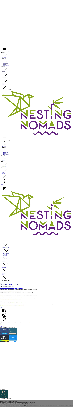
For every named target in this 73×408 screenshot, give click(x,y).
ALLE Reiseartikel (4, 57)
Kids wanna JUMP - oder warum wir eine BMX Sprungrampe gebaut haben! (11, 288)
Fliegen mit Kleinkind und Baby (6, 253)
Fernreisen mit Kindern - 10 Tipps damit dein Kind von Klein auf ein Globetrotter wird (13, 302)
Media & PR (3, 173)
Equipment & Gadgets (4, 166)
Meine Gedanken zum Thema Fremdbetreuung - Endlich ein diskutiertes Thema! (12, 305)
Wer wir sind (3, 83)
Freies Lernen (3, 261)
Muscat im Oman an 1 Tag (5, 255)
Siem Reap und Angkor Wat (5, 65)
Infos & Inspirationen (4, 267)
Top (0, 407)
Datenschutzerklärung (2, 326)
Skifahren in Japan (5, 254)
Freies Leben (3, 71)
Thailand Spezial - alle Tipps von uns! (5, 247)
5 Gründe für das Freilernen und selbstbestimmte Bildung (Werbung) (10, 284)
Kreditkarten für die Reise (5, 63)
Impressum (1, 325)
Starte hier (3, 172)
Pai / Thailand (4, 64)
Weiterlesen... (1, 298)
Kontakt (3, 84)
